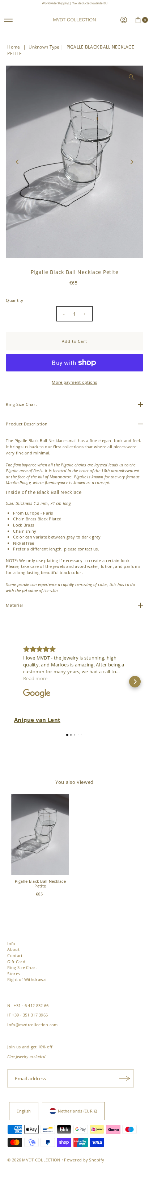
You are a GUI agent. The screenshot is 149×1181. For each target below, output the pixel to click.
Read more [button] (35, 678)
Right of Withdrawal (27, 979)
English (24, 1111)
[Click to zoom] (132, 77)
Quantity (14, 300)
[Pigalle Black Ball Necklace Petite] (40, 834)
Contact (14, 955)
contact (85, 549)
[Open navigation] (8, 20)
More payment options (74, 382)
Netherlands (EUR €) (77, 1111)
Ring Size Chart (22, 967)
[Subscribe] (125, 1078)
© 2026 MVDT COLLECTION (33, 1160)
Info (11, 943)
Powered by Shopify (84, 1160)
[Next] (132, 162)
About (13, 949)
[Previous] (17, 162)
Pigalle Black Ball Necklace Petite (40, 883)
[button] (14, 681)
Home (13, 47)
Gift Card (16, 961)
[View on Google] (37, 693)
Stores (13, 973)
